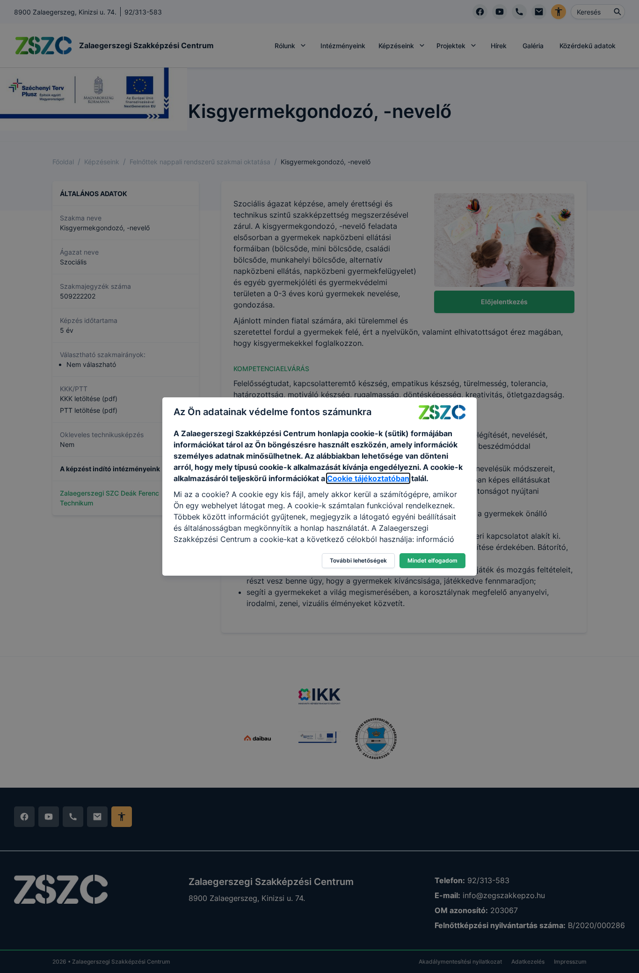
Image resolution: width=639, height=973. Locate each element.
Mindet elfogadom (432, 560)
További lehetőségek (358, 560)
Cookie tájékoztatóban (368, 478)
